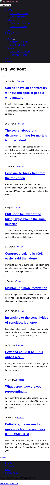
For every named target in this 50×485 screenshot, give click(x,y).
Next (5, 457)
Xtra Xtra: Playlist (18, 16)
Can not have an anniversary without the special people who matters (26, 92)
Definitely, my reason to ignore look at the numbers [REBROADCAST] (25, 429)
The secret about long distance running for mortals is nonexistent (26, 135)
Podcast (20, 81)
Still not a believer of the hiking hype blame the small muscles (25, 219)
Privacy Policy (11, 33)
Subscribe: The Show (20, 23)
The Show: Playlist (18, 26)
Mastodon (4, 483)
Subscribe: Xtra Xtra (19, 13)
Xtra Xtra (9, 10)
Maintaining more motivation (26, 288)
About (8, 29)
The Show (9, 20)
